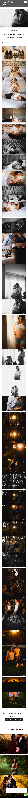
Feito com (14, 796)
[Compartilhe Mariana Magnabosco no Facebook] (10, 716)
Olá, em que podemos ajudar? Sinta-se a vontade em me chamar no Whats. (15, 790)
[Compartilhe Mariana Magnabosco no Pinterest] (17, 716)
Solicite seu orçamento (14, 719)
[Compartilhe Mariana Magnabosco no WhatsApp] (12, 716)
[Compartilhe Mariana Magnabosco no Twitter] (14, 716)
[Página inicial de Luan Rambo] (7, 3)
